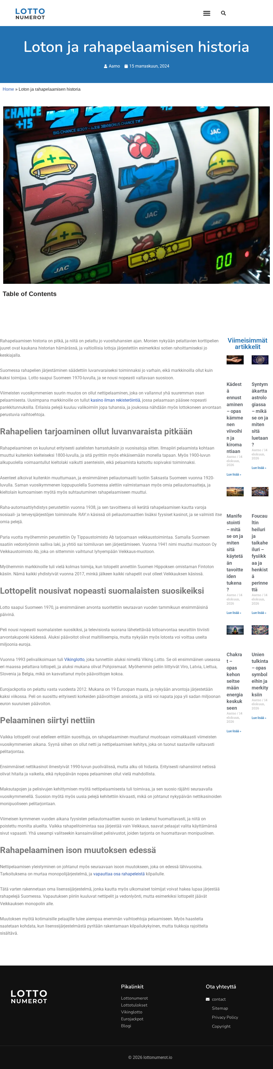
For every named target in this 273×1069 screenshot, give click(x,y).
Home (8, 89)
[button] (207, 13)
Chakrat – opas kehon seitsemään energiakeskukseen (235, 681)
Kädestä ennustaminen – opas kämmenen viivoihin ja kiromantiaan (235, 417)
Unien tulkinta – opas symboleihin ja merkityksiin (260, 674)
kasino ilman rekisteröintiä (115, 400)
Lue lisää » (234, 474)
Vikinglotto (74, 659)
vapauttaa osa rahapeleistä (119, 873)
